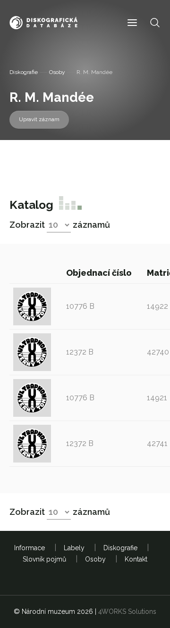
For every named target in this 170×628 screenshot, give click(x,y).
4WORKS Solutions (127, 611)
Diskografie (23, 72)
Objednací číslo (100, 273)
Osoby (57, 72)
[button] (132, 23)
